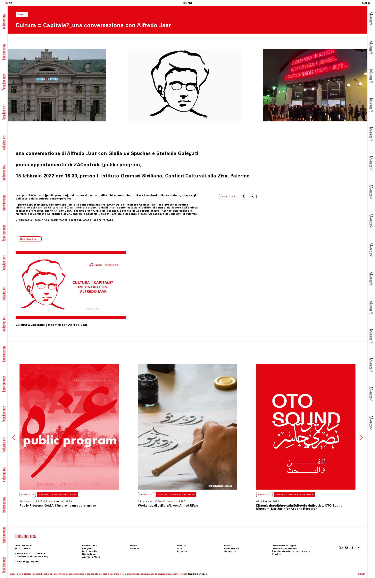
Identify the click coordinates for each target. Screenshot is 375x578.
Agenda (182, 551)
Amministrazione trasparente (291, 551)
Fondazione (89, 545)
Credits (276, 554)
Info (179, 548)
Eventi (26, 494)
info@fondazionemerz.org (31, 556)
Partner (134, 548)
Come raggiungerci (27, 561)
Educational (231, 548)
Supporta (230, 551)
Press (133, 545)
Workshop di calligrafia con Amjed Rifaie (50, 505)
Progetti (87, 548)
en (10, 3)
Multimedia (89, 551)
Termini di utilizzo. (197, 574)
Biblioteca (89, 554)
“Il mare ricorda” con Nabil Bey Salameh (168, 505)
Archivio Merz (91, 557)
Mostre (181, 545)
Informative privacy (284, 548)
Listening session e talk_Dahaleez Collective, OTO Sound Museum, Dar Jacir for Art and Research (299, 507)
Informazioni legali (284, 545)
